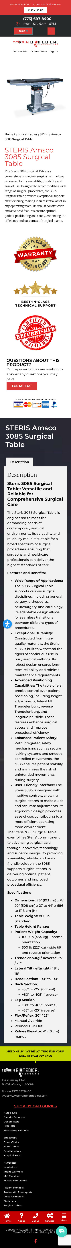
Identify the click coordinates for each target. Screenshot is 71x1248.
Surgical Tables (26, 134)
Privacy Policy (49, 1232)
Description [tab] (19, 462)
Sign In (54, 51)
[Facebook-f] (51, 31)
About (21, 1220)
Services (49, 1220)
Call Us (35, 1220)
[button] (64, 1215)
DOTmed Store (38, 51)
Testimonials (20, 51)
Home (9, 134)
